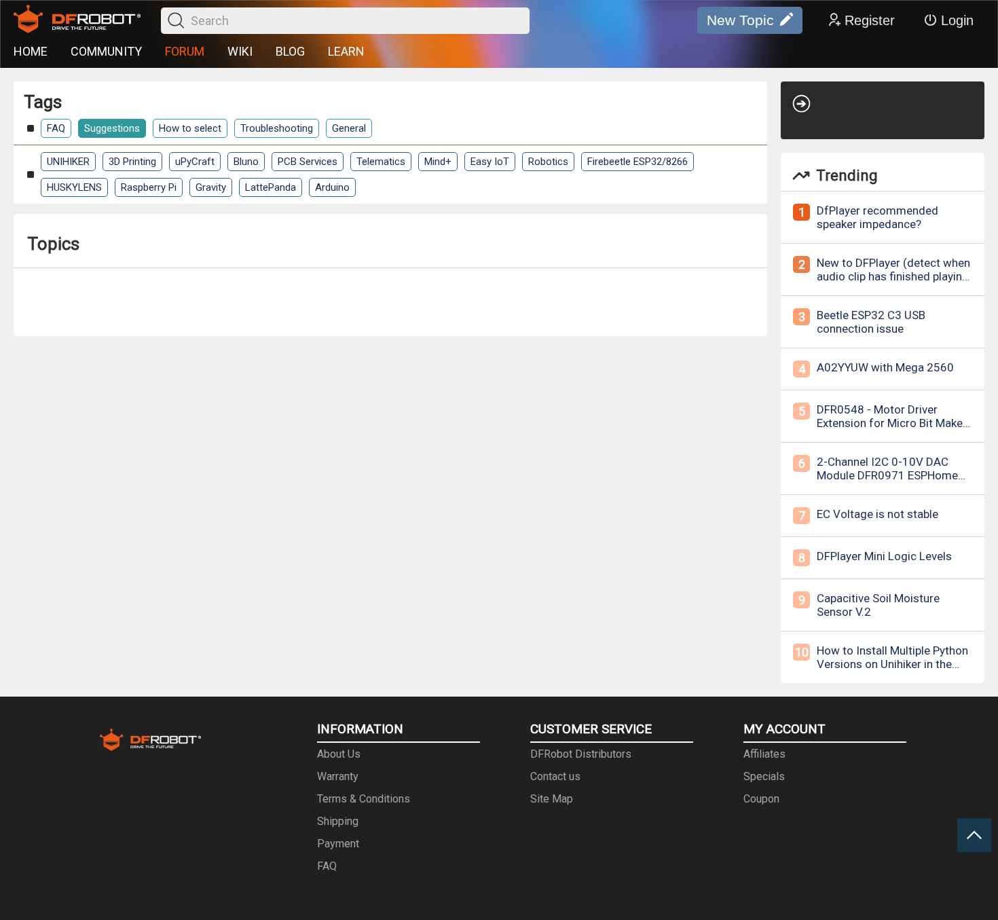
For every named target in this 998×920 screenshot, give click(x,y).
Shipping (337, 821)
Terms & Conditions (363, 798)
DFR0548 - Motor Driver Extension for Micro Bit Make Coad (890, 423)
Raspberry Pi (149, 187)
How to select (190, 128)
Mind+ (437, 161)
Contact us (555, 776)
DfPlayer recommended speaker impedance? (877, 217)
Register (870, 20)
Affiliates (764, 754)
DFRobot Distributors (580, 754)
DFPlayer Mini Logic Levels (884, 556)
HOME (31, 51)
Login (957, 20)
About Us (339, 754)
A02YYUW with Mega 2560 (885, 367)
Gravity (211, 187)
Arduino (332, 187)
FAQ (56, 128)
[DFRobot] (77, 20)
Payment (338, 843)
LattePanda (270, 187)
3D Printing (132, 161)
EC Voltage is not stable (877, 514)
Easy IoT (489, 161)
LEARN (346, 51)
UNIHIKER (68, 161)
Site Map (551, 798)
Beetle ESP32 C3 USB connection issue (871, 321)
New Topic (740, 20)
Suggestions (112, 128)
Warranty (337, 776)
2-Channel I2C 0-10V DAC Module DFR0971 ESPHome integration (887, 475)
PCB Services (307, 161)
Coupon (761, 798)
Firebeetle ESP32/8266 (637, 161)
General (349, 128)
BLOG (290, 51)
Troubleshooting (276, 128)
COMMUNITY (106, 51)
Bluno (246, 161)
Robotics (548, 161)
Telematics (380, 161)
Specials (764, 776)
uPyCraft (195, 161)
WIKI (240, 51)
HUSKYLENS (74, 187)
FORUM (184, 51)
